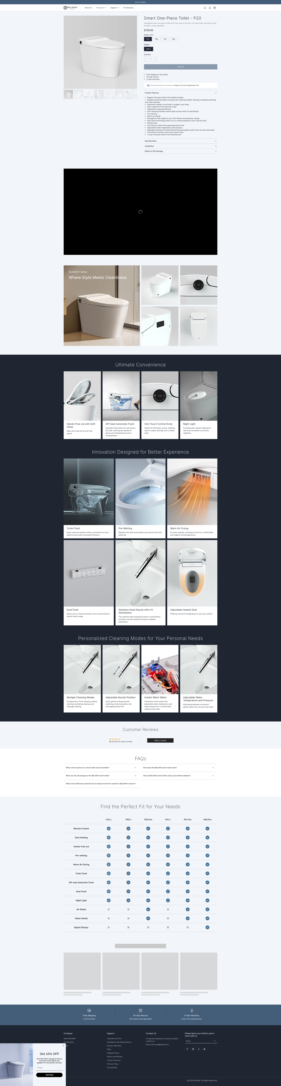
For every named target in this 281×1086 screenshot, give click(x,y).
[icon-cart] (214, 8)
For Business (69, 1042)
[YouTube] (204, 1049)
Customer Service (114, 1038)
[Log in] (209, 8)
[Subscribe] (214, 1041)
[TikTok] (198, 1049)
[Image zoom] (100, 52)
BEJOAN (197, 1080)
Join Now (49, 1075)
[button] (180, 66)
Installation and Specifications (119, 1042)
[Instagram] (193, 1049)
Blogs (66, 1046)
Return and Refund (114, 1057)
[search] (204, 8)
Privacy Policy (113, 1064)
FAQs (109, 1049)
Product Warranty (114, 1046)
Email (188, 1041)
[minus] (146, 59)
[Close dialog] (63, 1045)
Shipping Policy (113, 1053)
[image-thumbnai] (68, 94)
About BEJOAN (70, 1038)
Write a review (160, 740)
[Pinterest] (187, 1049)
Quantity (147, 54)
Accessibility (112, 1067)
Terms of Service (114, 1060)
